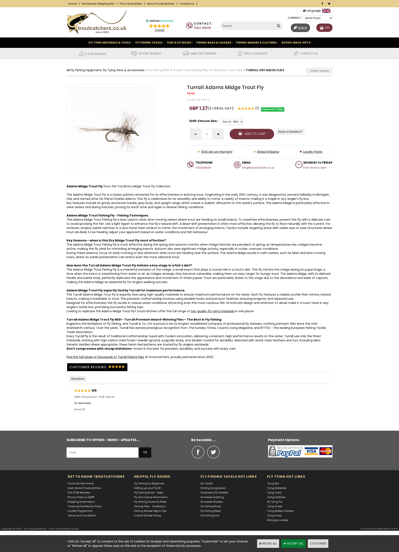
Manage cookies (277, 520)
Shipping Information (81, 502)
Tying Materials (276, 488)
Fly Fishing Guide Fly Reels (150, 502)
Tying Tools (274, 492)
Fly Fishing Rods (211, 506)
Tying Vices (274, 515)
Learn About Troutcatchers (84, 488)
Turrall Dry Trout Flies (227, 70)
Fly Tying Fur (274, 502)
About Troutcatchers (161, 4)
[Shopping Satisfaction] (159, 21)
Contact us (187, 4)
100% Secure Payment (216, 152)
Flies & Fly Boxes (179, 42)
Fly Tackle (207, 483)
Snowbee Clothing (212, 497)
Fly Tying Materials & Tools (109, 42)
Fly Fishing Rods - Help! (148, 492)
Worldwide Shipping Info (98, 4)
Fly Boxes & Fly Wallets (214, 492)
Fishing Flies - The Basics (150, 506)
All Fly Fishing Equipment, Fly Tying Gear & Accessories (105, 70)
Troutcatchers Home (81, 483)
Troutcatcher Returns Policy (85, 506)
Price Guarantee (131, 4)
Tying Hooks (274, 506)
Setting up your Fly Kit (147, 488)
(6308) (160, 31)
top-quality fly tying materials (212, 311)
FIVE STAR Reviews (79, 492)
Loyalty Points (312, 152)
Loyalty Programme (80, 511)
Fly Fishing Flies (158, 70)
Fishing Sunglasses (213, 488)
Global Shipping (268, 152)
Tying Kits (273, 483)
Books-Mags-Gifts (296, 42)
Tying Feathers (276, 497)
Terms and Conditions (82, 515)
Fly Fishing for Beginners (149, 483)
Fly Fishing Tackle (148, 42)
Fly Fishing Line (210, 515)
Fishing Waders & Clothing (256, 42)
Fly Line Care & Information (151, 497)
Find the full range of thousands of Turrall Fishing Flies (105, 357)
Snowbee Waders (212, 502)
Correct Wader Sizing (147, 515)
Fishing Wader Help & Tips (150, 511)
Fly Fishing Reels (211, 511)
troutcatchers (147, 311)
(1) (257, 108)
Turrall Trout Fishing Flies (190, 70)
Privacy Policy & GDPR (81, 497)
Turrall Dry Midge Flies (265, 70)
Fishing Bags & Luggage (213, 42)
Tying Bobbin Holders (280, 511)
